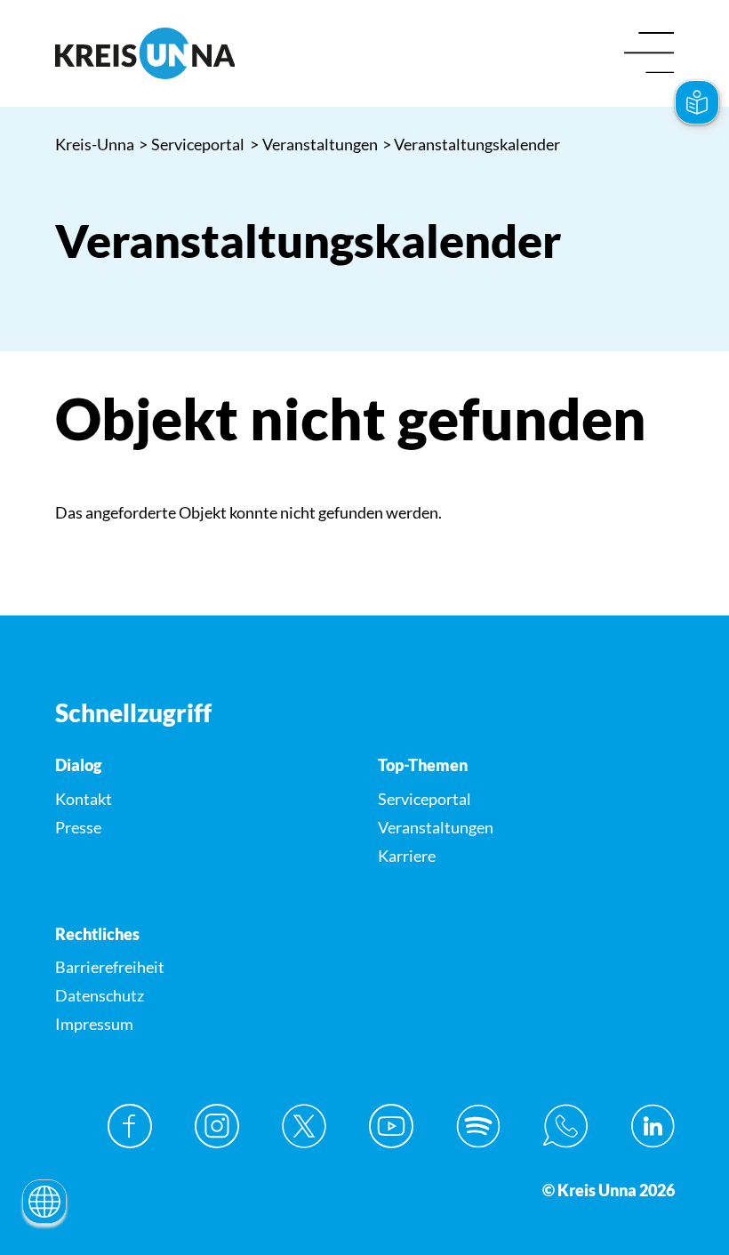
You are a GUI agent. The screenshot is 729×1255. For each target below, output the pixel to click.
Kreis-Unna (94, 144)
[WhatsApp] (565, 1126)
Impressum (94, 1024)
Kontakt (83, 799)
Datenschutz (99, 995)
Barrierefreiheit (109, 967)
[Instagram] (217, 1126)
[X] (304, 1126)
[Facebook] (130, 1126)
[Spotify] (478, 1126)
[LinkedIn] (652, 1126)
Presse (78, 827)
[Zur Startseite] (203, 53)
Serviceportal (192, 144)
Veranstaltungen (314, 144)
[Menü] (649, 53)
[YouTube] (391, 1126)
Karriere (407, 855)
